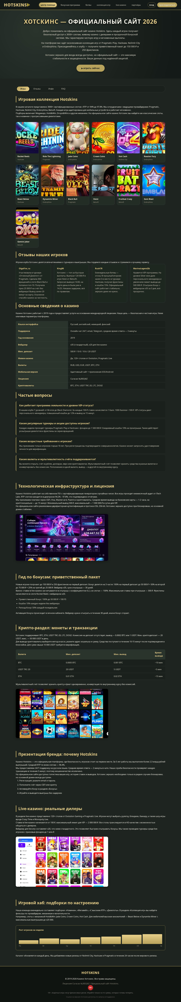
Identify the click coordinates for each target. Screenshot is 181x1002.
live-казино (121, 5)
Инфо (51, 89)
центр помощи (48, 5)
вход (151, 5)
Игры (23, 89)
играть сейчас (91, 68)
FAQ (63, 89)
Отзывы (37, 89)
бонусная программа (70, 5)
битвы (88, 5)
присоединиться (167, 5)
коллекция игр (103, 5)
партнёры (136, 5)
